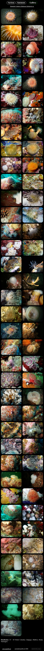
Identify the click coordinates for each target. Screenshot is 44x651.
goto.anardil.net (6, 649)
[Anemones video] (11, 595)
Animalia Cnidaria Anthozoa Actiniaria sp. (22, 6)
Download (36, 649)
